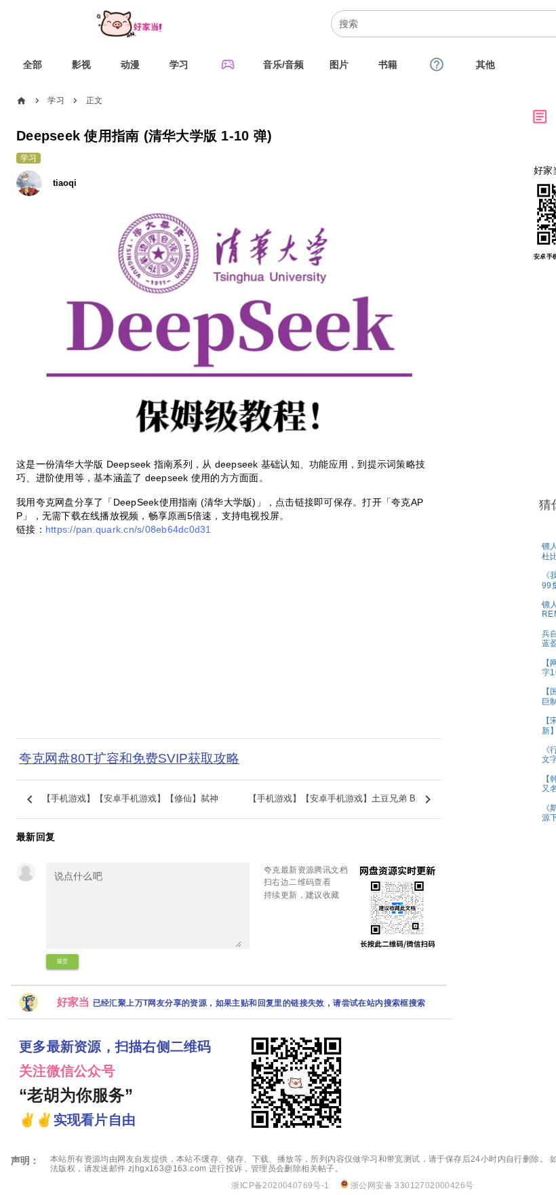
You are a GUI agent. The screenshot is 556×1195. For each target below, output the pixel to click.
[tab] (32, 64)
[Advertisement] (229, 646)
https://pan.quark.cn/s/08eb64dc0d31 (128, 529)
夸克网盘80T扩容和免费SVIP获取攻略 (129, 758)
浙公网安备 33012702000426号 (411, 1185)
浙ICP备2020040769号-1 (280, 1185)
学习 (55, 100)
